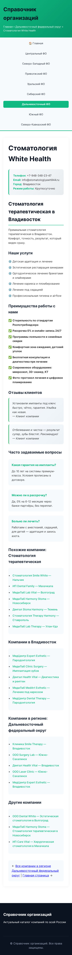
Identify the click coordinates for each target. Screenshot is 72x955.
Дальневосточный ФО (36, 104)
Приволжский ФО (36, 73)
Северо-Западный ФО (36, 63)
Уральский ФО (36, 84)
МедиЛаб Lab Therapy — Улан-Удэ (35, 626)
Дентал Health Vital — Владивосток (36, 765)
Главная (8, 26)
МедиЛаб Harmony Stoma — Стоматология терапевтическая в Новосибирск (35, 831)
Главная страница (36, 875)
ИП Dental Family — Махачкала (33, 586)
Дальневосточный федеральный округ (38, 26)
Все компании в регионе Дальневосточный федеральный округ (35, 870)
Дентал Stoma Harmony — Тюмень (35, 609)
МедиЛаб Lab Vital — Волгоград (34, 592)
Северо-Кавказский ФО (36, 124)
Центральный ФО (36, 53)
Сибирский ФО (36, 94)
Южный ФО (36, 114)
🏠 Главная (36, 43)
